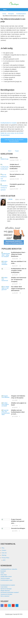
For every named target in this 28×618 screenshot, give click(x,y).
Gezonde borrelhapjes (18, 528)
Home (4, 14)
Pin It (9, 151)
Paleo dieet (4, 574)
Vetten (2, 573)
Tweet (17, 151)
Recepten (11, 14)
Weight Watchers (5, 590)
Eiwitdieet (3, 571)
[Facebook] (2, 605)
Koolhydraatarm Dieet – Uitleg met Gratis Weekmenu (18, 254)
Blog (3, 548)
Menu (5, 9)
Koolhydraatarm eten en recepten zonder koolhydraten (18, 270)
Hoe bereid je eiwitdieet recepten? (10, 592)
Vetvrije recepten (5, 578)
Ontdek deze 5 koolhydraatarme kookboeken (15, 166)
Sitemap (4, 555)
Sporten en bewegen (6, 588)
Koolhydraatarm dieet (6, 580)
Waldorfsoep (14, 157)
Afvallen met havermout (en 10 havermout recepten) (18, 279)
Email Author (20, 199)
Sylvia (10, 199)
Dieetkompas (8, 614)
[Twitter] (9, 605)
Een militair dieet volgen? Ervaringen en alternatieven (18, 288)
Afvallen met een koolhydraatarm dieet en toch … (18, 412)
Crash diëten (4, 587)
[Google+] (5, 605)
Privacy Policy (5, 557)
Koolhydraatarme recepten (9, 123)
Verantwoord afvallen (6, 594)
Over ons (4, 552)
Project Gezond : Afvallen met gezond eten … (17, 521)
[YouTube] (13, 605)
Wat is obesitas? (5, 596)
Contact (4, 550)
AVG (4, 560)
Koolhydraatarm (21, 14)
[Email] (17, 605)
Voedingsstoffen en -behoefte (9, 569)
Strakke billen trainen (6, 576)
